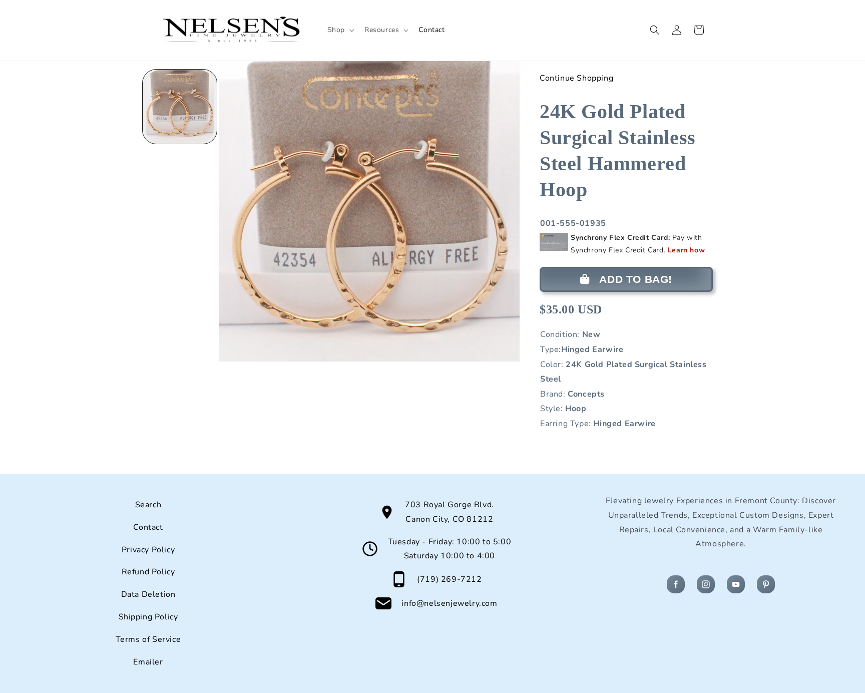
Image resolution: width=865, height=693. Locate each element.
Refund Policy (148, 571)
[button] (339, 30)
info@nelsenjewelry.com (449, 603)
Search (148, 504)
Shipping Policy (148, 616)
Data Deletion (148, 594)
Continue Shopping (576, 78)
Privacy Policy (148, 549)
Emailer (148, 661)
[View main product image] (179, 106)
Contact (148, 527)
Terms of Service (148, 639)
